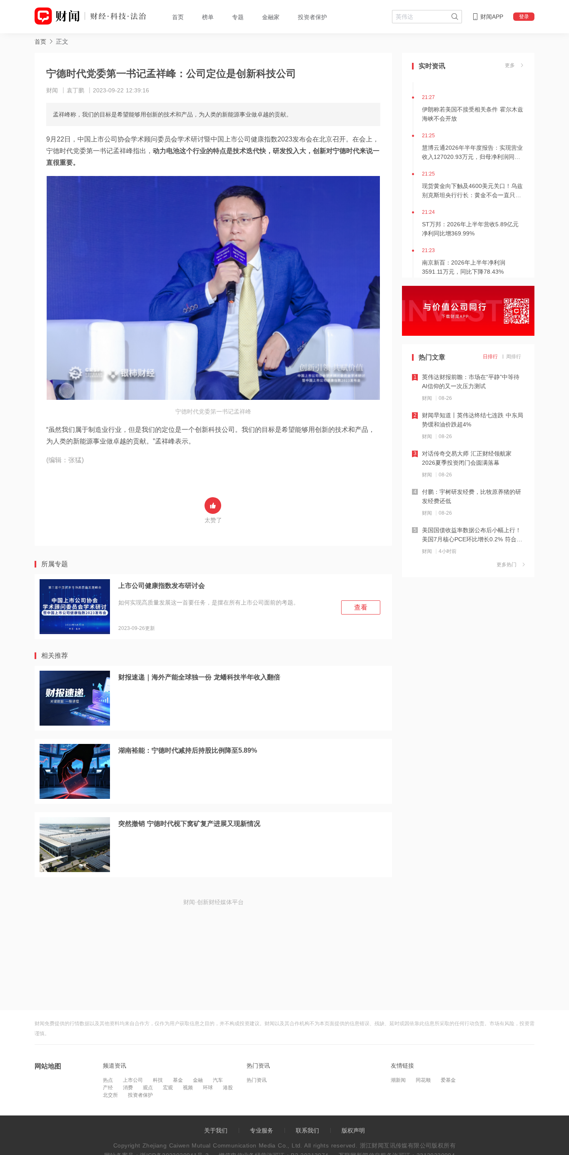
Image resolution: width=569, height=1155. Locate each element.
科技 (158, 1080)
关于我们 (215, 1130)
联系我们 (307, 1130)
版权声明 (353, 1130)
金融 (198, 1080)
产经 (108, 1088)
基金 (178, 1080)
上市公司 (133, 1080)
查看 (360, 607)
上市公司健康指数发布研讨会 (161, 585)
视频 (188, 1088)
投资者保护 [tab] (312, 17)
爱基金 (448, 1080)
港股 (228, 1088)
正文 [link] (62, 41)
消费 (128, 1088)
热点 (108, 1080)
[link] (40, 41)
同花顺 (423, 1080)
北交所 (110, 1095)
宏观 (168, 1088)
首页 (40, 41)
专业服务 (261, 1130)
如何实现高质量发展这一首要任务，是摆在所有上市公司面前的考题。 (208, 602)
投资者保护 (140, 1095)
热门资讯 (257, 1080)
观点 (148, 1088)
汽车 (218, 1080)
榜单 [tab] (208, 17)
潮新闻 (398, 1080)
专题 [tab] (238, 17)
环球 (208, 1088)
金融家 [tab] (271, 17)
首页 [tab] (178, 17)
